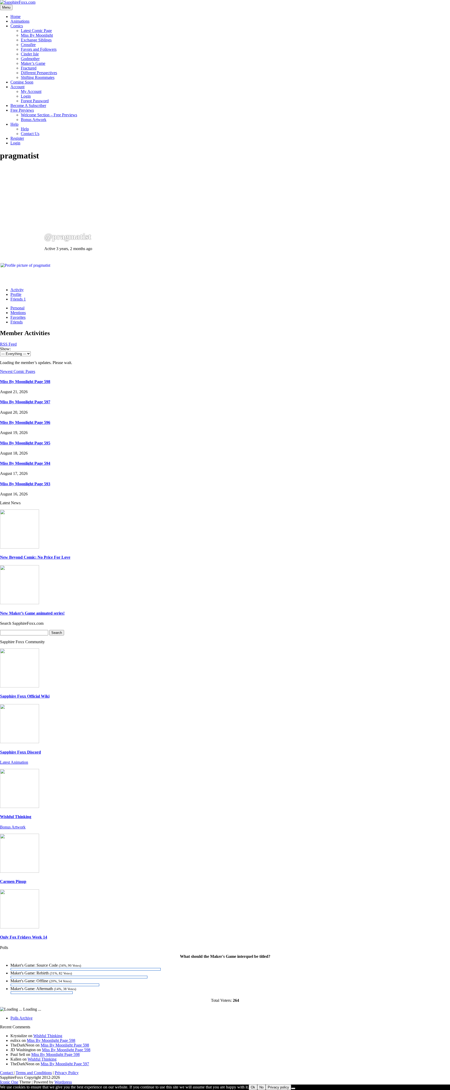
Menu (6, 7)
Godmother (30, 58)
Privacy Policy (67, 1072)
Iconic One (9, 1082)
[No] (293, 1088)
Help (14, 124)
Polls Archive (21, 1018)
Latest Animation (14, 762)
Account (17, 87)
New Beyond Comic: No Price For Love (35, 557)
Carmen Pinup (13, 881)
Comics (16, 26)
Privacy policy (278, 1087)
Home (15, 16)
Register (17, 138)
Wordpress (63, 1082)
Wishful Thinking (15, 816)
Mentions (18, 312)
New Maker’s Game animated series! (32, 613)
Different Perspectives (39, 73)
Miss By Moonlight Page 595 (25, 443)
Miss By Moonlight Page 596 (25, 422)
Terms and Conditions (34, 1072)
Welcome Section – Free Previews (49, 115)
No (261, 1087)
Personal (17, 308)
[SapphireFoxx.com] (17, 2)
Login (26, 96)
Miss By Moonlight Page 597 (25, 402)
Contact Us (30, 133)
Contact (7, 1072)
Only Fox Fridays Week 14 (23, 937)
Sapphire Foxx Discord (20, 752)
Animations (19, 21)
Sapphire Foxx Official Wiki (24, 696)
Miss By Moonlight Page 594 (25, 463)
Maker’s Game (33, 63)
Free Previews (22, 110)
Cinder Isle (30, 54)
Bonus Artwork (33, 119)
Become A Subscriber (28, 105)
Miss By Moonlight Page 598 (25, 381)
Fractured (28, 68)
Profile (15, 294)
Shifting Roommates (37, 77)
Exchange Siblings (36, 40)
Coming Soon (21, 82)
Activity (17, 290)
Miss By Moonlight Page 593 (25, 484)
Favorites (18, 317)
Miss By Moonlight (37, 35)
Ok (253, 1087)
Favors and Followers (39, 49)
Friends (18, 299)
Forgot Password (35, 101)
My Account (31, 91)
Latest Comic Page (36, 30)
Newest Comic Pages (17, 371)
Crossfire (28, 44)
